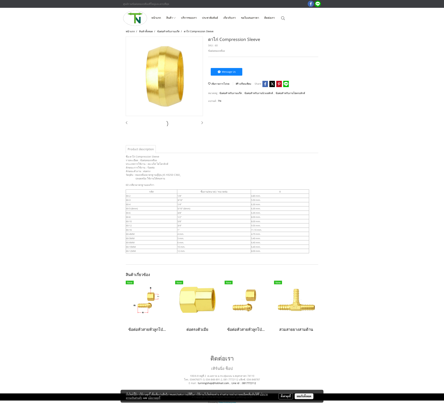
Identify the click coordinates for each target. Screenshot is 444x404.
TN (219, 101)
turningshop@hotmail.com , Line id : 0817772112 (227, 383)
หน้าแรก (156, 17)
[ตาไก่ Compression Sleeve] (164, 76)
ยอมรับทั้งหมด (304, 396)
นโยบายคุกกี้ (154, 397)
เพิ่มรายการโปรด (220, 83)
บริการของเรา (189, 17)
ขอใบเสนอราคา (250, 17)
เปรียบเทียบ (244, 83)
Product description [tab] (141, 149)
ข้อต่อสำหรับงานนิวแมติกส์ (259, 93)
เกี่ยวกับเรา (229, 17)
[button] (283, 18)
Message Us (228, 71)
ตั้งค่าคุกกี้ (286, 396)
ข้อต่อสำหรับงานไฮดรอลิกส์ (290, 93)
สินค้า (169, 17)
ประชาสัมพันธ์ (210, 17)
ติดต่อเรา (269, 17)
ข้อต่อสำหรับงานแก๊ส (230, 93)
